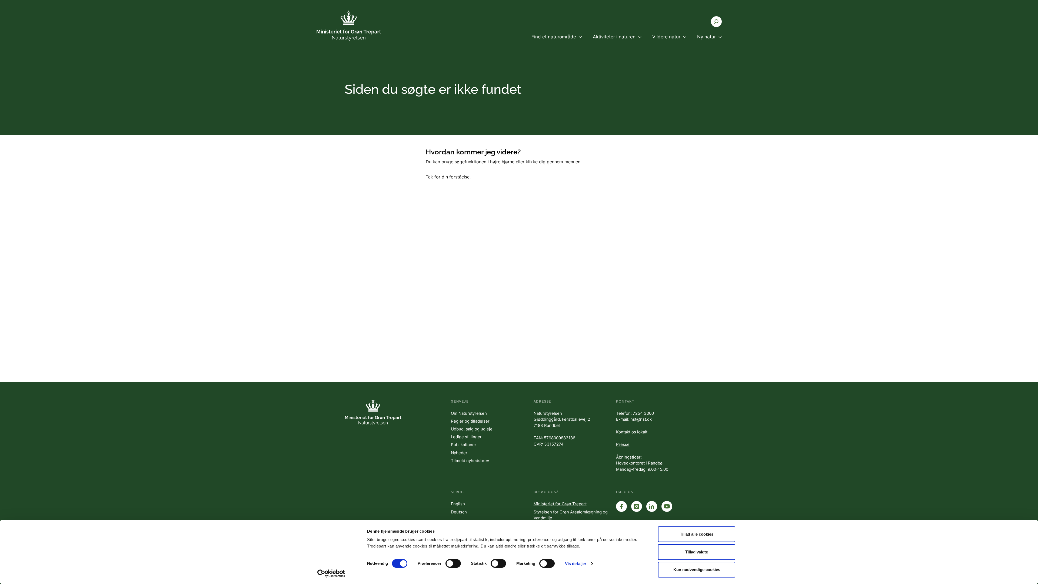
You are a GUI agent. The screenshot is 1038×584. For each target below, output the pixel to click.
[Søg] (716, 21)
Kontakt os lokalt (631, 431)
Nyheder (459, 452)
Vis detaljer (575, 563)
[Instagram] (636, 506)
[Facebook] (621, 506)
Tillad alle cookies (696, 534)
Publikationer (463, 444)
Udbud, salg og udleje (472, 429)
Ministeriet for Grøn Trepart (560, 503)
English (458, 503)
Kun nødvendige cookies (696, 569)
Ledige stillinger (466, 436)
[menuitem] (556, 41)
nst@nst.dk (641, 419)
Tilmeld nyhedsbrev (470, 460)
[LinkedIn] (651, 506)
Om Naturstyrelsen (469, 413)
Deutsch (459, 512)
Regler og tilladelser (470, 421)
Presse (623, 444)
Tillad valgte (696, 552)
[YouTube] (666, 506)
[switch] (453, 563)
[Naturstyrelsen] (348, 26)
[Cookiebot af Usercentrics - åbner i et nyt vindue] (331, 573)
